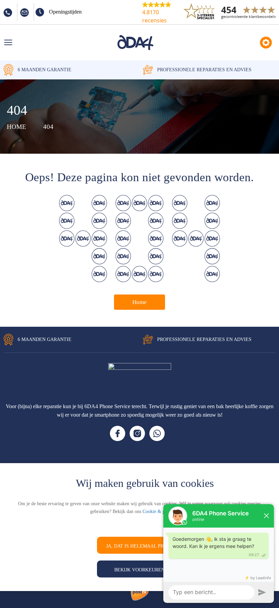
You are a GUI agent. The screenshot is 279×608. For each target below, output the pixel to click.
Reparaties (266, 43)
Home (139, 302)
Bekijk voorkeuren (139, 569)
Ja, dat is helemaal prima (139, 546)
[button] (161, 12)
